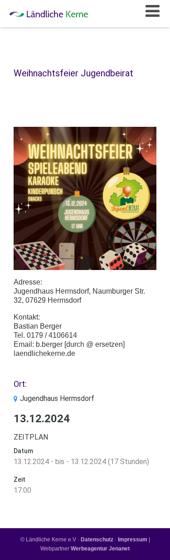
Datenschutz (97, 539)
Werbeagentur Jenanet (100, 548)
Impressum (132, 539)
